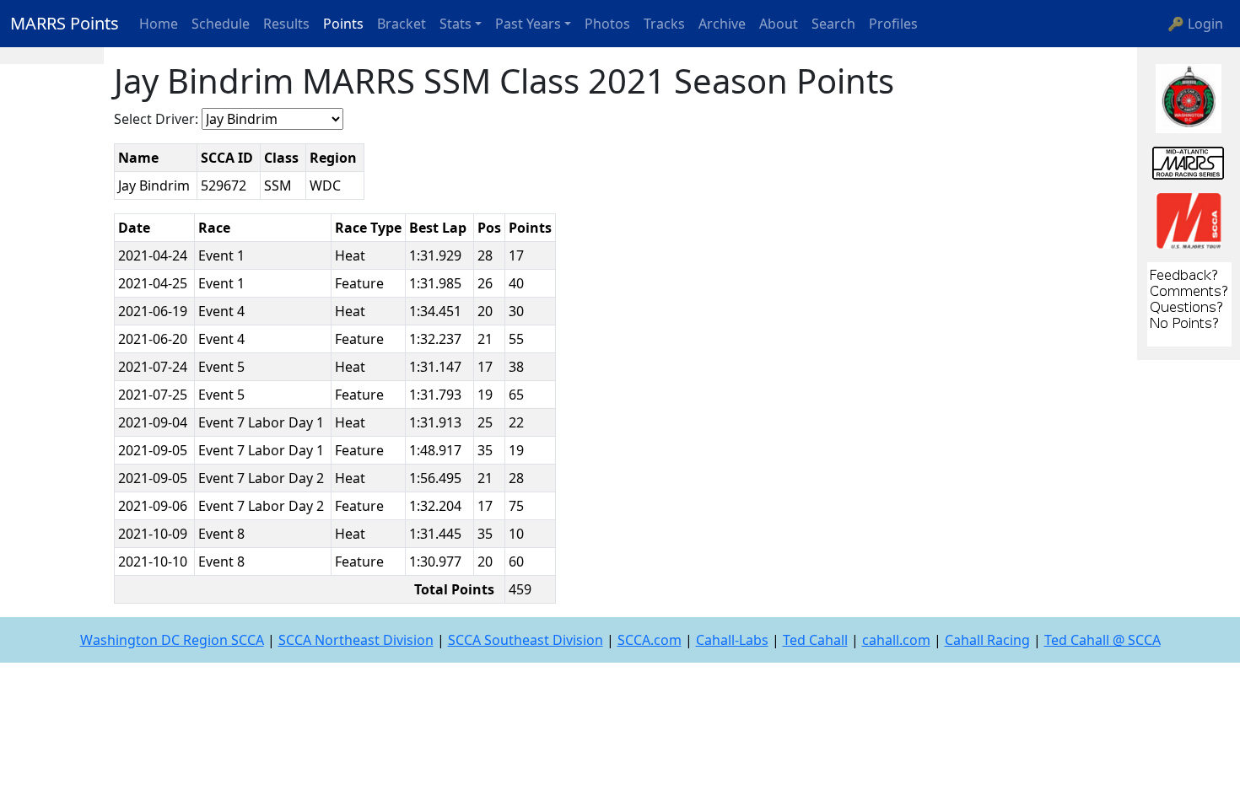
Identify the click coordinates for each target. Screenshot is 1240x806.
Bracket (401, 23)
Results (286, 23)
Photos (607, 23)
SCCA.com (649, 640)
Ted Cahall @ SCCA (1102, 640)
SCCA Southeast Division (525, 640)
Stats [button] (455, 23)
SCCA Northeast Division (356, 640)
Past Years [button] (528, 23)
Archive (722, 23)
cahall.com (896, 640)
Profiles (893, 23)
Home (158, 23)
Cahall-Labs (732, 640)
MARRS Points (64, 23)
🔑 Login (1195, 23)
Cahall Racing (987, 640)
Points (343, 23)
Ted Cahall (815, 640)
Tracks (664, 23)
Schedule (220, 23)
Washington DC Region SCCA (172, 640)
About (778, 23)
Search (833, 23)
